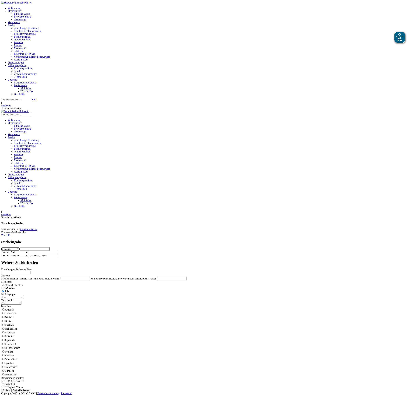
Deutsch (9, 321)
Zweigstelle (7, 300)
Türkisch (9, 370)
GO (34, 99)
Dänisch (9, 317)
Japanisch (10, 340)
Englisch (9, 325)
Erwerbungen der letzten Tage (16, 269)
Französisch (11, 328)
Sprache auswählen (11, 108)
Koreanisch (10, 344)
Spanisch (9, 363)
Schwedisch (11, 359)
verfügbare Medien (14, 387)
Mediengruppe (8, 294)
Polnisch (9, 351)
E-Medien (10, 288)
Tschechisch (11, 367)
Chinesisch (10, 313)
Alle (7, 291)
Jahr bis (94, 278)
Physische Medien (14, 285)
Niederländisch (12, 347)
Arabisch (9, 309)
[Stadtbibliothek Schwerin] (15, 2)
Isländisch (10, 332)
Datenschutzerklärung (48, 393)
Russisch (9, 355)
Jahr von (5, 275)
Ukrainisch (10, 374)
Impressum (66, 393)
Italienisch (10, 336)
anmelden (6, 105)
